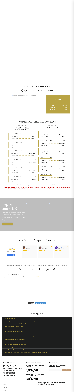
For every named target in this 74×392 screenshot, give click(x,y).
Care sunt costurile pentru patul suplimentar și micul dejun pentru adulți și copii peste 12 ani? (26, 352)
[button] (37, 318)
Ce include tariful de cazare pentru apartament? (15, 344)
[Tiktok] (33, 370)
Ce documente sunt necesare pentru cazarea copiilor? (17, 341)
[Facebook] (30, 370)
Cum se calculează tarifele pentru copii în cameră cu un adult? (19, 334)
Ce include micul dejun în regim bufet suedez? (15, 323)
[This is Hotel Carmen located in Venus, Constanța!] (45, 283)
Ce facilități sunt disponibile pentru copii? (14, 331)
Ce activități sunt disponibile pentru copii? (14, 349)
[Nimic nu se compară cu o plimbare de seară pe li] (63, 297)
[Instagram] (27, 370)
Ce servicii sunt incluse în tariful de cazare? (15, 328)
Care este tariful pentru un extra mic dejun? (14, 326)
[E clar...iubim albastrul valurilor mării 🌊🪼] (28, 286)
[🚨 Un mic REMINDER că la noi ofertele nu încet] (10, 297)
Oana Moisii (44, 247)
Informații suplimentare (10, 318)
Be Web (51, 384)
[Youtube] (36, 370)
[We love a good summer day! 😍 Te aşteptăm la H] (45, 296)
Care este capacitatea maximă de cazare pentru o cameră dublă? (19, 336)
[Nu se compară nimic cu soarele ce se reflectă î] (63, 283)
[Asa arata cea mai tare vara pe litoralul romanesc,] (28, 296)
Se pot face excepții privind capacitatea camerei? (16, 339)
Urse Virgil (60, 247)
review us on (10, 254)
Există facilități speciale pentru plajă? (13, 347)
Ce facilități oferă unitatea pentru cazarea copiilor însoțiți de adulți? (20, 321)
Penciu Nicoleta (29, 247)
